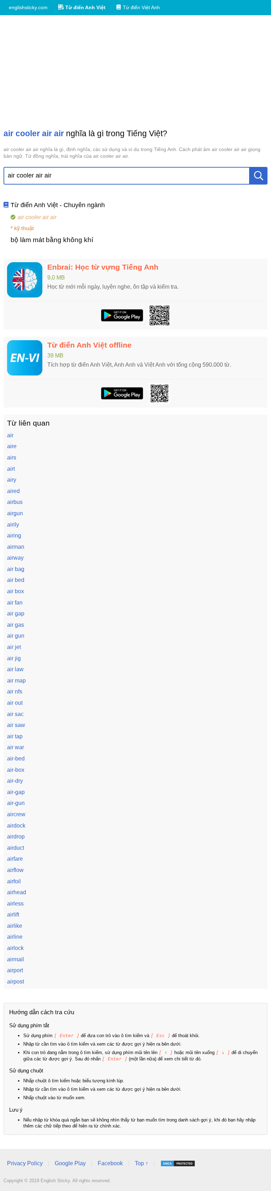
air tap (15, 736)
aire (12, 446)
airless (15, 904)
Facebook (110, 1163)
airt (11, 469)
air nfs (14, 691)
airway (15, 558)
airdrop (16, 837)
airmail (15, 959)
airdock (16, 826)
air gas (15, 625)
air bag (15, 569)
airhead (16, 892)
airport (15, 970)
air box (15, 591)
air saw (16, 725)
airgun (15, 513)
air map (16, 681)
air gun (15, 636)
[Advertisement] (135, 71)
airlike (14, 926)
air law (15, 669)
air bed (15, 580)
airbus (15, 502)
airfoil (14, 881)
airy (11, 480)
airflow (15, 870)
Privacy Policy (25, 1163)
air (10, 435)
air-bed (16, 759)
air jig (14, 658)
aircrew (16, 814)
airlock (15, 948)
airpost (15, 982)
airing (14, 536)
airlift (13, 915)
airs (11, 458)
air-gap (16, 792)
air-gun (16, 803)
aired (13, 491)
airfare (15, 859)
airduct (15, 848)
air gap (15, 613)
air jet (14, 647)
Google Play (70, 1163)
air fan (15, 603)
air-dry (15, 781)
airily (13, 525)
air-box (15, 770)
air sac (15, 714)
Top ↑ (141, 1163)
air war (15, 747)
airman (15, 547)
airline (15, 937)
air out (15, 703)
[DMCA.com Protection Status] (178, 1163)
